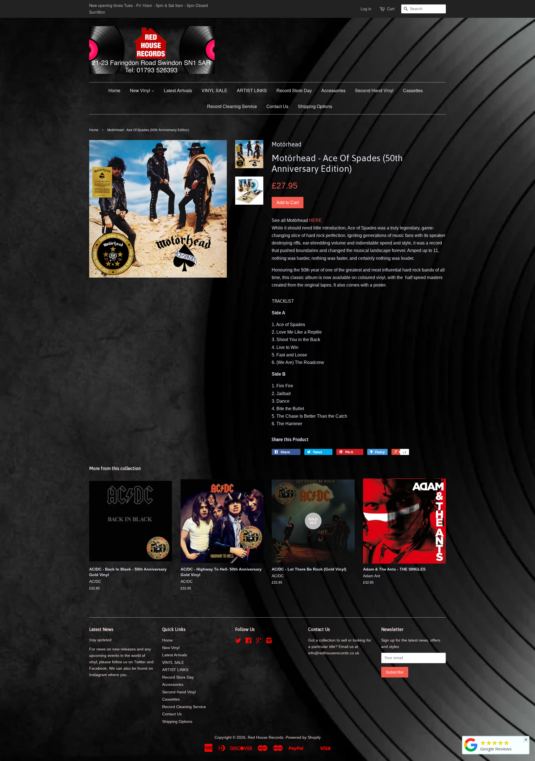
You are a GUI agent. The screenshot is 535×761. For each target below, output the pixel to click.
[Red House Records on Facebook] (248, 642)
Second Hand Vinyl (374, 90)
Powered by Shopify (303, 737)
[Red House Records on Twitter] (238, 642)
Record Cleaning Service (232, 106)
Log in (366, 8)
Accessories (333, 90)
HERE (315, 220)
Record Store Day (294, 90)
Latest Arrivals (178, 90)
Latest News (101, 629)
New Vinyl (140, 90)
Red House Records (265, 737)
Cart (391, 8)
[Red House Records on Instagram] (269, 642)
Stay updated (100, 640)
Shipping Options (315, 106)
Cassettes (413, 90)
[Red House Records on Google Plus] (259, 642)
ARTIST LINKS (252, 90)
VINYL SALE (214, 90)
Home (114, 90)
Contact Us (277, 106)
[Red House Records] (471, 751)
